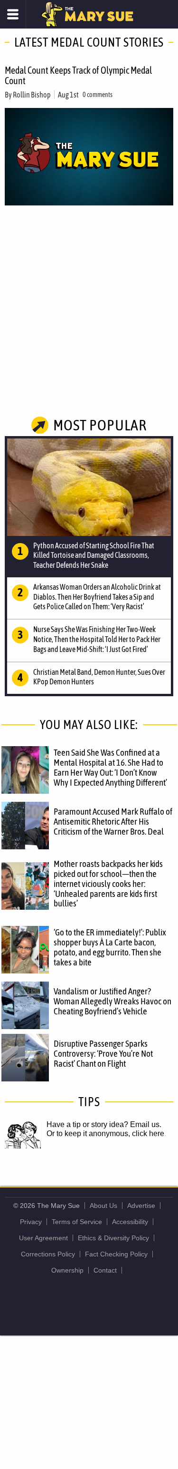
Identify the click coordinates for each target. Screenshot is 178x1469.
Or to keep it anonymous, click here (105, 1133)
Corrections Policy (48, 1254)
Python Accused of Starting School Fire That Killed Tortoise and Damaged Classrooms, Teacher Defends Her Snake (93, 555)
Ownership (67, 1270)
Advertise (141, 1205)
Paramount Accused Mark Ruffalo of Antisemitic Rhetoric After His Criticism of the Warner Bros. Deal (113, 821)
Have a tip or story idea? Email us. (104, 1124)
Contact (105, 1270)
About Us (103, 1205)
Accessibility (130, 1222)
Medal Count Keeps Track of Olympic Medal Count (78, 75)
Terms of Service (77, 1222)
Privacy (31, 1222)
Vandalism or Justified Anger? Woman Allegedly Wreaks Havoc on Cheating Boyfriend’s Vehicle (112, 1001)
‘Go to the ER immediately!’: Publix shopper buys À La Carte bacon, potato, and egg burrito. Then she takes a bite (110, 947)
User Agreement (43, 1238)
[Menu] (13, 14)
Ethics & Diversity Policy (113, 1238)
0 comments (97, 94)
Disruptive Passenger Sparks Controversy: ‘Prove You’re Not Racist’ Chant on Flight (103, 1053)
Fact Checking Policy (116, 1254)
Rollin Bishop (32, 94)
